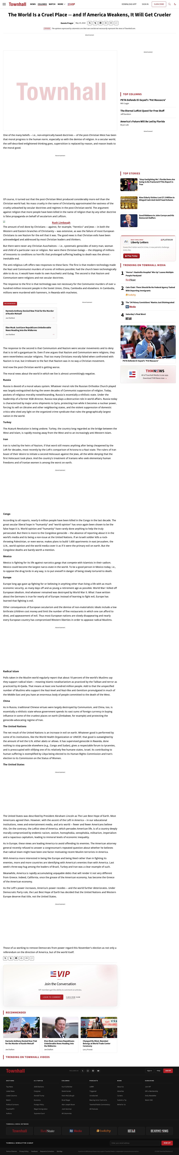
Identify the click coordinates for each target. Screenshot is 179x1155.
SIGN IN (145, 4)
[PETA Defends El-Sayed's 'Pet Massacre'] (148, 342)
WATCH (52, 4)
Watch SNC (149, 1100)
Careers (120, 1095)
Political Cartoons (12, 1104)
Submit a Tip (121, 1100)
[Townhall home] (15, 1071)
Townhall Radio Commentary (100, 1104)
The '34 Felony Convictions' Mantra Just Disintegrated (150, 302)
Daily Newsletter (150, 1095)
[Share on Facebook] (100, 23)
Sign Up (167, 1143)
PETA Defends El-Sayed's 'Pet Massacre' (143, 100)
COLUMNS (42, 4)
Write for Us (121, 1104)
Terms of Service (11, 1151)
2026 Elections (39, 1087)
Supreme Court (39, 1113)
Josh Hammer (67, 1109)
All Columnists (67, 1113)
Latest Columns (11, 1095)
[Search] (169, 4)
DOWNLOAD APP (129, 4)
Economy (37, 1100)
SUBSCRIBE (159, 4)
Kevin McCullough (68, 1095)
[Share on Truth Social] (95, 23)
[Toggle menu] (4, 4)
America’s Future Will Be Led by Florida (142, 121)
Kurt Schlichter (67, 1087)
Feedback (34, 1151)
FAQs (158, 1071)
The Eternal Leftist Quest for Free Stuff (142, 111)
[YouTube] (98, 1071)
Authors (9, 1113)
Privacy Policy (24, 1151)
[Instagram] (88, 1071)
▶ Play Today (131, 255)
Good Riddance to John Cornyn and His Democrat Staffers (156, 216)
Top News (9, 1087)
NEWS (33, 4)
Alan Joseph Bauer (68, 1104)
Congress (37, 1091)
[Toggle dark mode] (175, 4)
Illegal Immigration (40, 1109)
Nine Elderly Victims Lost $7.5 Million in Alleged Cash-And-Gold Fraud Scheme (157, 198)
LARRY (92, 1087)
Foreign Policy (39, 1104)
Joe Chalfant (9, 1049)
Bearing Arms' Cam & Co (98, 1100)
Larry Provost (87, 1049)
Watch (8, 1100)
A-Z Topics (38, 1081)
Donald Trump (39, 1095)
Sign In (149, 1071)
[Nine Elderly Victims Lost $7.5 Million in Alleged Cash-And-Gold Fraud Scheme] (128, 202)
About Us (120, 1087)
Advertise (120, 1091)
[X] (82, 1071)
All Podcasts (94, 1109)
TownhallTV (10, 1109)
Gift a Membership (151, 1091)
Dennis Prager (67, 23)
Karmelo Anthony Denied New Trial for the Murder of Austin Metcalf (21, 1042)
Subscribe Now (73, 997)
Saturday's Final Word (136, 314)
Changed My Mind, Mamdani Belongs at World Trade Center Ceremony (96, 1043)
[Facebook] (93, 1071)
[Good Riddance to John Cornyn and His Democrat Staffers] (128, 220)
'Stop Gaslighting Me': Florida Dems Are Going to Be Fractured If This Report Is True (157, 182)
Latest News (10, 1091)
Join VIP (168, 1071)
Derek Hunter (66, 1091)
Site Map (59, 1151)
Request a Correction (47, 1151)
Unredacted (94, 1095)
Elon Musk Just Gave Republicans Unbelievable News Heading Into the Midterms (59, 1043)
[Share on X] (90, 23)
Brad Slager (66, 1100)
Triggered (93, 1091)
